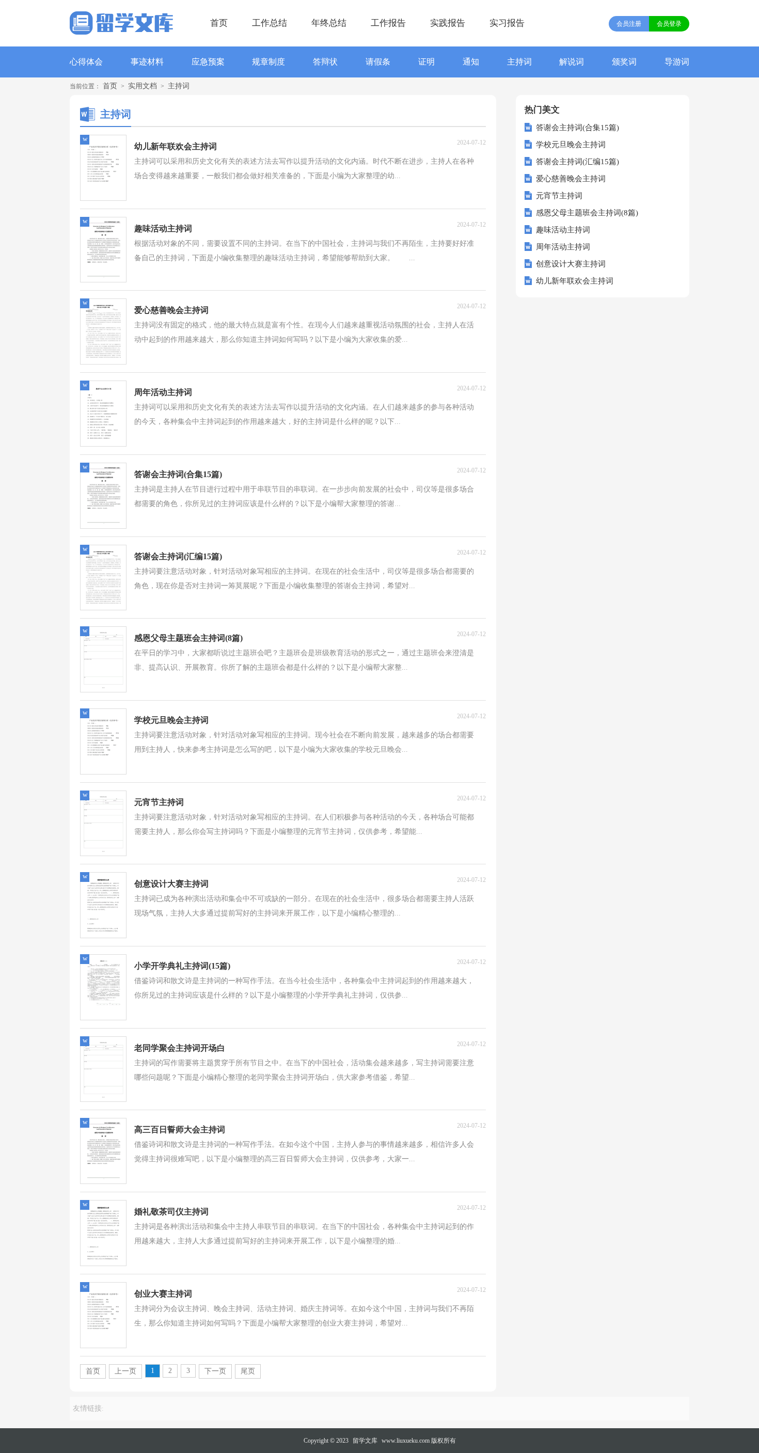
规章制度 (268, 61)
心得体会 (86, 61)
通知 (471, 61)
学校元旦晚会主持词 (571, 144)
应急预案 (208, 61)
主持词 (519, 61)
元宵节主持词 (559, 196)
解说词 (571, 61)
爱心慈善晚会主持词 (571, 179)
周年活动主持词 (563, 247)
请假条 (378, 61)
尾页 (248, 1371)
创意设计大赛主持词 (571, 264)
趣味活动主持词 (563, 230)
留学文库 (365, 1440)
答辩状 (325, 61)
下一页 (215, 1371)
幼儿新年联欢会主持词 (574, 281)
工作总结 (269, 23)
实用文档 (142, 86)
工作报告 (388, 23)
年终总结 (328, 23)
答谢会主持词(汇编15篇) (577, 161)
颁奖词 (624, 61)
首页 (219, 23)
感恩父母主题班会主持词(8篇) (587, 213)
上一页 (125, 1371)
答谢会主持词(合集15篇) (577, 127)
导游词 (677, 61)
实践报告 (447, 23)
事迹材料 (147, 61)
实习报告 (507, 23)
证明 (426, 61)
